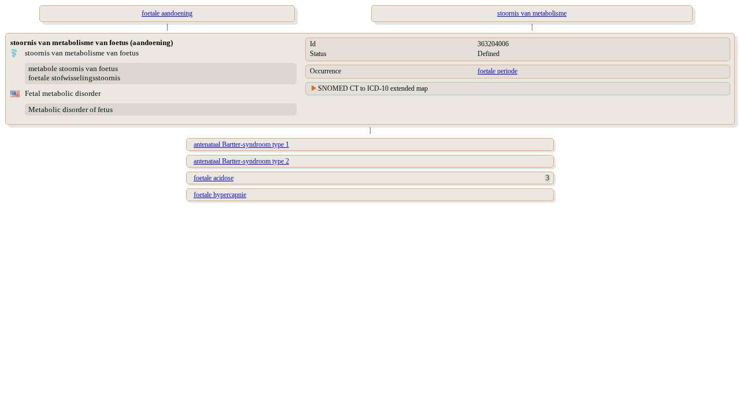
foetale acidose (214, 178)
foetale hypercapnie (220, 195)
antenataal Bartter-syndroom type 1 (241, 144)
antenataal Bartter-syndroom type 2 (241, 161)
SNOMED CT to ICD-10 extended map (373, 88)
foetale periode (497, 71)
